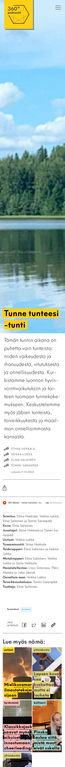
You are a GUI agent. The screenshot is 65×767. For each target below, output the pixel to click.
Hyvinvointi (11, 702)
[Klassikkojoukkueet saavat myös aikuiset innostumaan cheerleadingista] (17, 726)
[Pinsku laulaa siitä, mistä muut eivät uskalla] (47, 726)
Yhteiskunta (42, 650)
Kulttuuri (39, 702)
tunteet (26, 609)
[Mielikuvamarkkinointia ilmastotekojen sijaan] (17, 673)
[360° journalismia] (18, 14)
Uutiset (8, 650)
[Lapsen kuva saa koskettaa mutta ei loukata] (47, 673)
